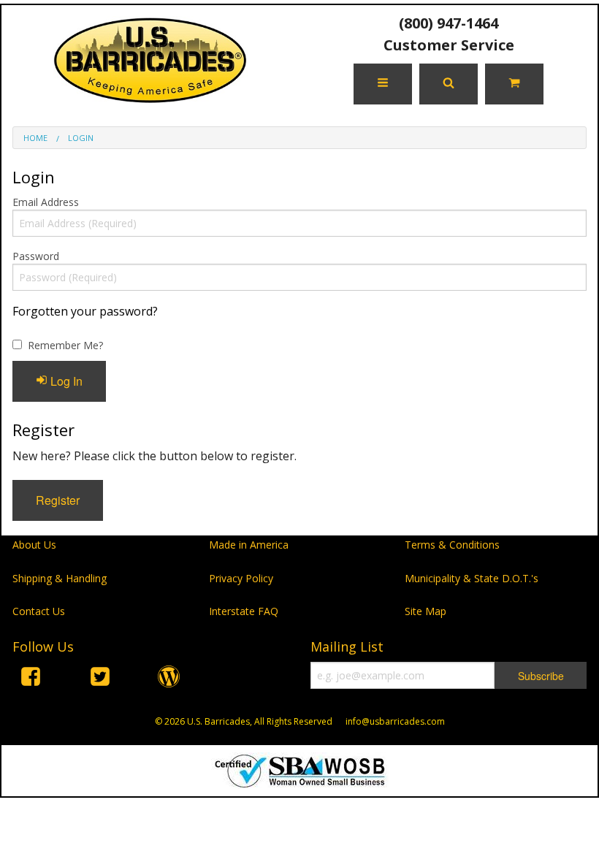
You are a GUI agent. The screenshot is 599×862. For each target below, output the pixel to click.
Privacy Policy (241, 578)
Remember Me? (65, 345)
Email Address (45, 202)
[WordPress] (169, 679)
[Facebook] (31, 679)
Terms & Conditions (452, 545)
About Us (34, 545)
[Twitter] (100, 679)
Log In (65, 381)
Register (58, 500)
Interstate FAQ (243, 611)
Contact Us (38, 611)
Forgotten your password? (85, 311)
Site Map (425, 611)
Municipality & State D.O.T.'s (471, 578)
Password (35, 256)
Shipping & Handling (59, 578)
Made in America (249, 545)
